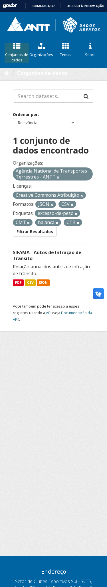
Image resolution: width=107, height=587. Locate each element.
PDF (18, 282)
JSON (43, 282)
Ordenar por (25, 114)
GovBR (10, 6)
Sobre (90, 54)
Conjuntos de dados (16, 57)
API (48, 312)
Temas (65, 54)
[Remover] (58, 177)
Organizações (41, 54)
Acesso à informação (85, 6)
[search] (86, 96)
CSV (30, 282)
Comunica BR (43, 6)
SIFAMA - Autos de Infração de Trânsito (47, 255)
